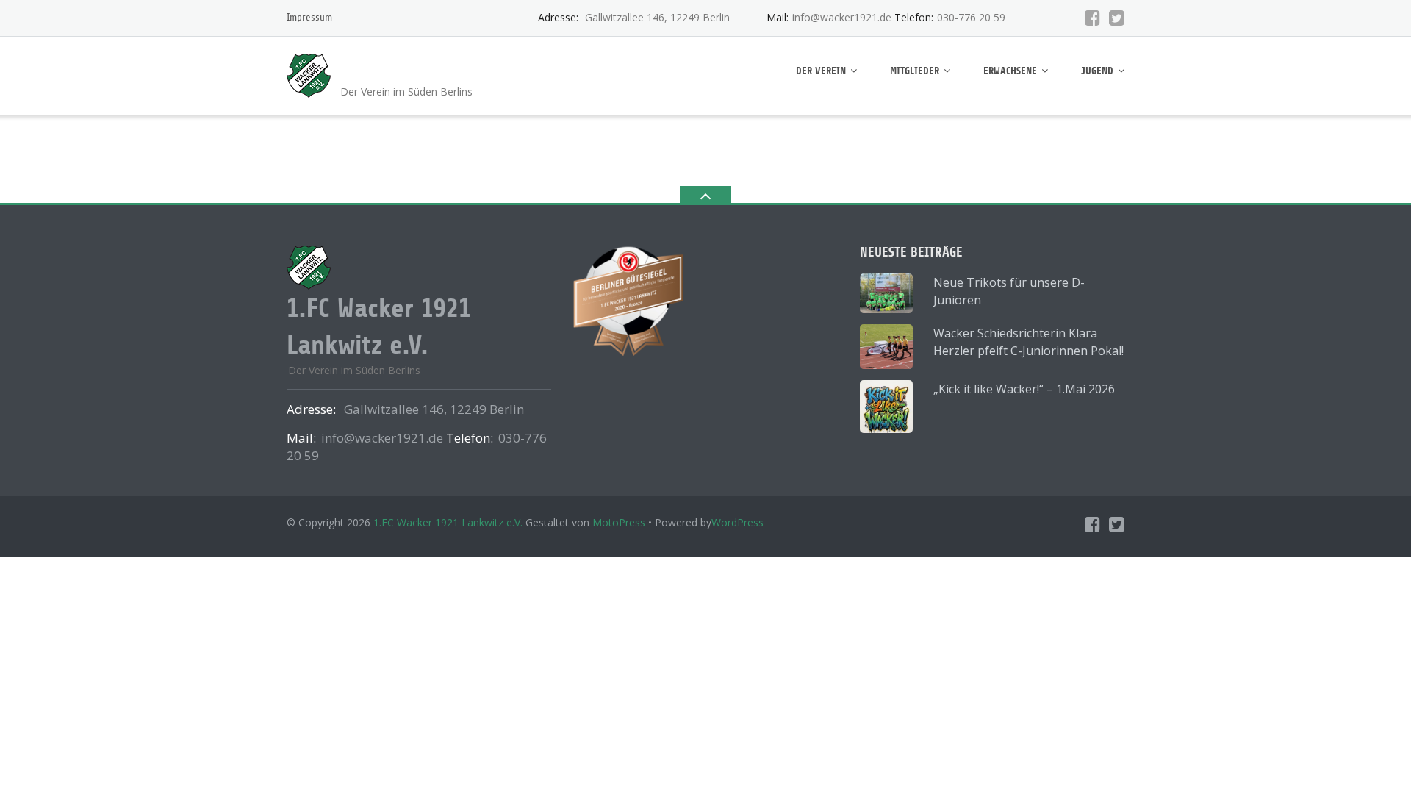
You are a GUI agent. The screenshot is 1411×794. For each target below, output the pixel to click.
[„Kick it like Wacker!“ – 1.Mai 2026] (886, 406)
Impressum (309, 17)
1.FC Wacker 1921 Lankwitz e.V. (448, 522)
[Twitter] (1116, 17)
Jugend (1097, 71)
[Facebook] (1092, 17)
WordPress (737, 522)
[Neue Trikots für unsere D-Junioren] (886, 293)
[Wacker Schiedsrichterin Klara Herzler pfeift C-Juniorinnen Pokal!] (886, 346)
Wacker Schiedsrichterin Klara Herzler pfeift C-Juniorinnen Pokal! (1028, 342)
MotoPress (618, 522)
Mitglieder (914, 71)
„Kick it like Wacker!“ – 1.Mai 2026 (1024, 389)
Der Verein (821, 71)
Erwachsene (1010, 71)
